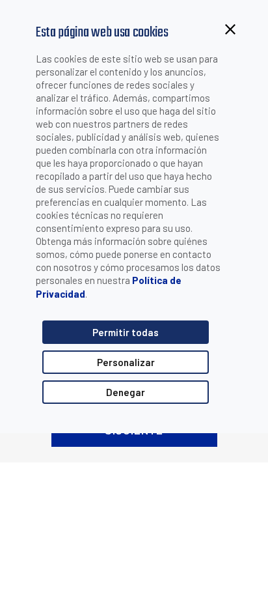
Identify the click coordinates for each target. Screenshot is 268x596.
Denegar (125, 392)
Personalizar (126, 362)
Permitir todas (125, 332)
